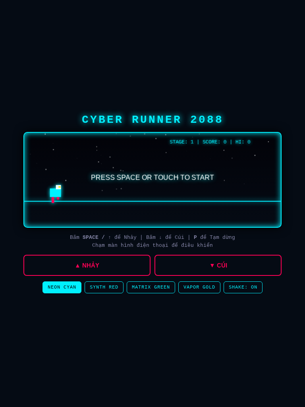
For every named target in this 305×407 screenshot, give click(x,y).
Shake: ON (243, 287)
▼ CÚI (218, 265)
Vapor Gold (199, 287)
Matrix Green (151, 287)
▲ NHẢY (87, 265)
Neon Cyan (62, 287)
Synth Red (104, 287)
